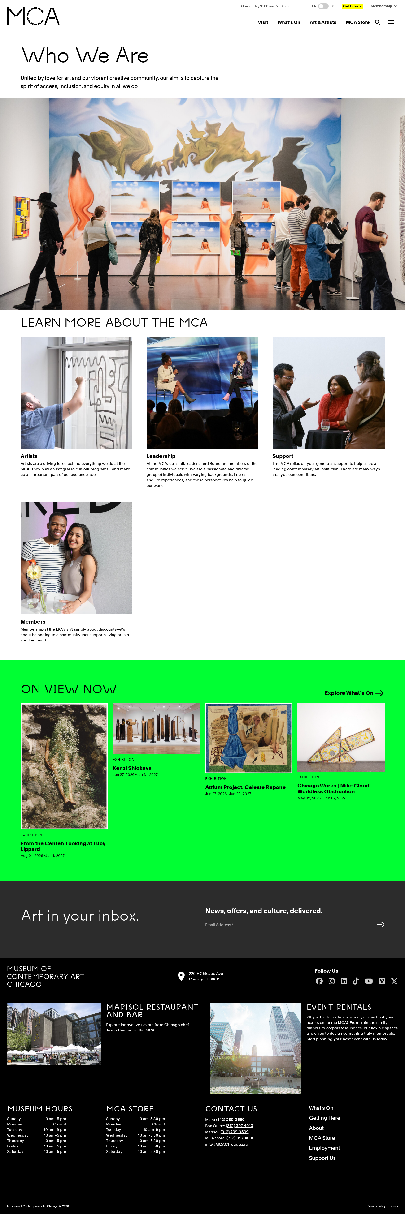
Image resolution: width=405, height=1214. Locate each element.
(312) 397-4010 (239, 1125)
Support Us (322, 1158)
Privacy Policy (376, 1206)
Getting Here (324, 1118)
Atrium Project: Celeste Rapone (245, 787)
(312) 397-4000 (240, 1138)
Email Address (219, 925)
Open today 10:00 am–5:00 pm (265, 6)
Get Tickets (352, 6)
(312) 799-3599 (235, 1131)
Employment (324, 1148)
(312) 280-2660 (230, 1119)
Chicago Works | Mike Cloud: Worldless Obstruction (334, 788)
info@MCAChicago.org (226, 1144)
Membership (381, 6)
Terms (394, 1206)
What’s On (289, 22)
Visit (263, 22)
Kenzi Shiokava (132, 768)
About (316, 1128)
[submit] (379, 924)
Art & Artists (323, 22)
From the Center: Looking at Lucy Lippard (63, 846)
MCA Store (358, 22)
